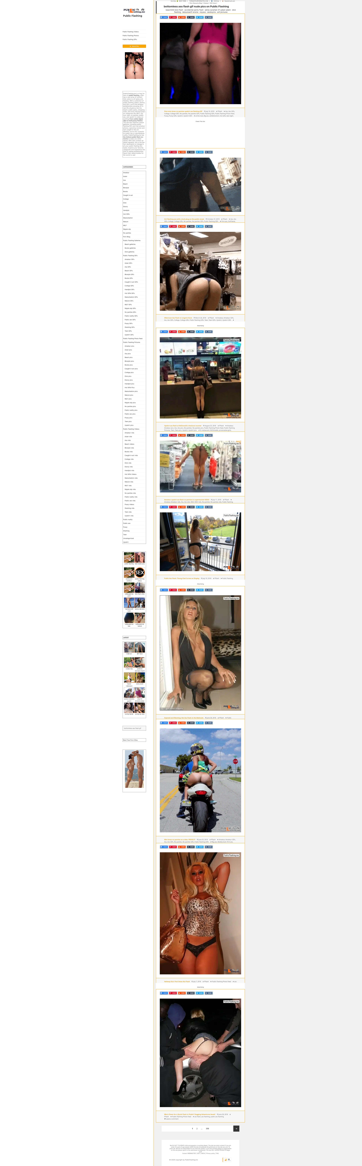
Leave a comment (172, 1119)
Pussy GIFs (128, 323)
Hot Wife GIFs (130, 293)
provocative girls (225, 430)
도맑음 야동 (129, 669)
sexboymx (211, 12)
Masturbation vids (131, 478)
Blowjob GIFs (129, 274)
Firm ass (224, 221)
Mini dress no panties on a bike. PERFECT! (179, 840)
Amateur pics (129, 346)
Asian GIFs (128, 263)
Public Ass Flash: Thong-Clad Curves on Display (181, 578)
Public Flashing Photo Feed (132, 338)
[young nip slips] (140, 708)
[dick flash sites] (140, 587)
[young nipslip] (129, 708)
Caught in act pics (131, 369)
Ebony (125, 206)
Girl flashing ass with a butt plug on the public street (184, 219)
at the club (199, 116)
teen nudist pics (140, 564)
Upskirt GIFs (129, 335)
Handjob (126, 210)
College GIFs (129, 286)
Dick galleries (129, 252)
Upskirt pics (129, 425)
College (126, 199)
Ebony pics (129, 380)
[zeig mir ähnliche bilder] (140, 692)
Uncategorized (128, 538)
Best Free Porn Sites (130, 740)
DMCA (203, 1153)
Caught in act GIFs (131, 282)
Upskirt (125, 542)
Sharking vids (129, 508)
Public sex (126, 523)
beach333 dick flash (174, 10)
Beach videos (129, 444)
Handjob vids (129, 470)
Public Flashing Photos (131, 35)
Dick (124, 203)
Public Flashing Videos (131, 32)
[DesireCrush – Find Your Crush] (134, 65)
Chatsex (205, 3)
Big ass (206, 116)
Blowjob (126, 188)
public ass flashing (217, 1117)
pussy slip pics (140, 609)
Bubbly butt (222, 842)
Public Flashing (132, 15)
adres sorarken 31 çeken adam (218, 10)
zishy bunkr (139, 684)
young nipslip (129, 714)
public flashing (129, 564)
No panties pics (130, 406)
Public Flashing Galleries (131, 240)
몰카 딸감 (140, 653)
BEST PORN (182, 1)
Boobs (125, 191)
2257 (198, 1153)
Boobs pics (129, 365)
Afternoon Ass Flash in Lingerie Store (178, 318)
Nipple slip (127, 229)
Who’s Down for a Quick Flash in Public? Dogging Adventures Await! (189, 1114)
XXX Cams (213, 3)
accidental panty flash (193, 10)
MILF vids (128, 485)
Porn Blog (126, 237)
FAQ (217, 1153)
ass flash (197, 1117)
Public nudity (127, 519)
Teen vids (128, 512)
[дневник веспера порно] (140, 662)
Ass (124, 180)
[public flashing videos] (140, 572)
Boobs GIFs (129, 278)
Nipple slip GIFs (130, 308)
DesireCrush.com (230, 1)
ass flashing (205, 1117)
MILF (125, 225)
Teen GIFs (128, 331)
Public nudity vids (131, 497)
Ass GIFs (128, 267)
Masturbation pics (131, 391)
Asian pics (128, 350)
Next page (236, 1129)
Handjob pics (129, 384)
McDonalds (214, 430)
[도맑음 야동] (129, 662)
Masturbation (128, 218)
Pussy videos (129, 504)
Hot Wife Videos (130, 474)
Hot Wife (126, 214)
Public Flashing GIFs (130, 39)
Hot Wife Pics (129, 387)
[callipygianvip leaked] (140, 618)
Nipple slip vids (130, 489)
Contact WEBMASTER (189, 1153)
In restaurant (204, 430)
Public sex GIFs (130, 320)
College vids (129, 459)
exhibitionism (214, 116)
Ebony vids (129, 467)
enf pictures (222, 12)
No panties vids (130, 493)
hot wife (223, 116)
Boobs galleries (130, 248)
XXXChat (216, 1)
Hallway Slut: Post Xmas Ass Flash (177, 981)
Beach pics (128, 357)
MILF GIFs (128, 304)
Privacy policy (210, 1153)
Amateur (126, 173)
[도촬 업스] (129, 647)
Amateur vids (129, 433)
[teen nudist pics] (140, 557)
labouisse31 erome (190, 12)
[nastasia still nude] (129, 603)
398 (208, 1128)
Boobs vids (129, 452)
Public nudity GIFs (131, 316)
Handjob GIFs (129, 289)
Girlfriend (231, 221)
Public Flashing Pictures (131, 342)
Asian (125, 176)
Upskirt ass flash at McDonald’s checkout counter (182, 426)
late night (229, 116)
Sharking (126, 531)
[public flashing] (129, 557)
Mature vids (129, 482)
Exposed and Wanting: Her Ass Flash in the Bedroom (183, 718)
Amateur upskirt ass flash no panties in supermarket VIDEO (186, 500)
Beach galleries (130, 244)
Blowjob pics (129, 361)
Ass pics (128, 354)
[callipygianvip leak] (129, 618)
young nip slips (140, 714)
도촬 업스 (129, 653)
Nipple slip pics (130, 403)
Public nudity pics (131, 410)
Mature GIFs (129, 301)
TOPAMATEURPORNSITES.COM (198, 1)
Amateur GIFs (129, 259)
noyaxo (203, 12)
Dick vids (128, 463)
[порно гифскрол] (129, 677)
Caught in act (128, 195)
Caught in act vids (131, 455)
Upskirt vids (129, 516)
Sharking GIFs (130, 327)
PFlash (219, 111)
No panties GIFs (130, 312)
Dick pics (128, 376)
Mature (125, 222)
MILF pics (128, 399)
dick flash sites (140, 594)
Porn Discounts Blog (196, 3)
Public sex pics (130, 414)
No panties (127, 233)
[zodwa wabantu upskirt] (129, 692)
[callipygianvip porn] (129, 587)
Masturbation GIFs (131, 297)
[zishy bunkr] (140, 677)
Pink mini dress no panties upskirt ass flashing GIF (183, 111)
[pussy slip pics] (140, 603)
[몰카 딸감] (140, 647)
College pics (129, 372)
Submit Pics (135, 46)
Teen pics (128, 421)
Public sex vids (130, 501)
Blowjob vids (129, 448)
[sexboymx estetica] (129, 572)
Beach (125, 184)
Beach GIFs (129, 271)
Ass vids (128, 440)
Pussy (125, 527)
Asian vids (128, 436)
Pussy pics (128, 418)
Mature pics (129, 395)
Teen (125, 534)
